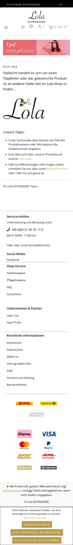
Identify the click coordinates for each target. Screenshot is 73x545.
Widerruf (12, 357)
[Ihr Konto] (41, 26)
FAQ (9, 287)
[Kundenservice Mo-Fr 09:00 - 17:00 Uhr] (61, 4)
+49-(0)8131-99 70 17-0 (27, 230)
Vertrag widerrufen (19, 363)
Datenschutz (15, 349)
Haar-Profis (14, 322)
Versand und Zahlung (20, 378)
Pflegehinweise (16, 280)
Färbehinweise (16, 273)
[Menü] (6, 27)
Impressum (14, 343)
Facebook (13, 260)
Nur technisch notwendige (37, 532)
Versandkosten (12, 490)
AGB (9, 371)
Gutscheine (14, 294)
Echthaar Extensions (24, 4)
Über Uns (13, 315)
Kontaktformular (57, 169)
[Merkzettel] (31, 26)
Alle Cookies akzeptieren (36, 540)
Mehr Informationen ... (36, 517)
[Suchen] (23, 27)
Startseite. (25, 159)
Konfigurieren (37, 524)
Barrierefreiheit (16, 385)
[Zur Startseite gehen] (36, 16)
